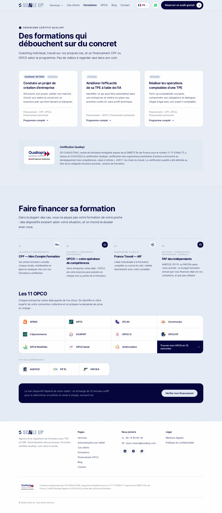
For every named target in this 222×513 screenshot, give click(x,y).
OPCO (104, 5)
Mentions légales (174, 437)
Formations (90, 5)
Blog (114, 5)
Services (55, 5)
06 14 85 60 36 (134, 437)
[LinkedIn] (125, 451)
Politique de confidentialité (180, 442)
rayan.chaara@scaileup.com (141, 443)
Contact (125, 5)
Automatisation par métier (91, 442)
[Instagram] (133, 451)
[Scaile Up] (31, 5)
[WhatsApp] (142, 451)
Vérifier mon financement (179, 393)
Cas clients (73, 5)
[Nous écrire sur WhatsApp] (155, 5)
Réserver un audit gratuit (180, 5)
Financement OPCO (88, 457)
